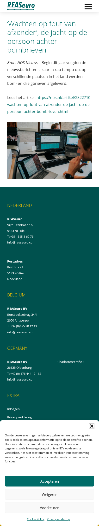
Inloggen (18, 409)
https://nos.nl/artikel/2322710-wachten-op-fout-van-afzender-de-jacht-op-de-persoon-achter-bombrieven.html (49, 104)
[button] (91, 426)
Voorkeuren (49, 507)
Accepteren (49, 481)
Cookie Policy (35, 519)
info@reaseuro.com (21, 332)
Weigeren (49, 494)
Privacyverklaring (58, 519)
